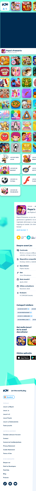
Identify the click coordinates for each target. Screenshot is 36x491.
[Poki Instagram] (10, 483)
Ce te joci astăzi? (6, 9)
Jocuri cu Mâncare (24, 316)
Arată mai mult (21, 230)
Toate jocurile (7, 425)
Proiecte (6, 477)
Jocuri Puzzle (7, 418)
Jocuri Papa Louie (23, 319)
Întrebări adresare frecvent (11, 434)
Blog (4, 474)
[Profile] (3, 9)
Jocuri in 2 (6, 414)
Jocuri (30, 206)
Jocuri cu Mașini (8, 407)
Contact (5, 438)
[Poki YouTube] (15, 483)
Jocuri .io (6, 410)
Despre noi (6, 462)
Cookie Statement (9, 449)
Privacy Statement (9, 446)
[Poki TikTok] (5, 483)
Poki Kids (6, 470)
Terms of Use (7, 453)
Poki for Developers (9, 466)
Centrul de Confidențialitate (12, 442)
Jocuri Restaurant (24, 312)
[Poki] (5, 4)
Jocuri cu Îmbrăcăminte (10, 422)
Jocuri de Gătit (23, 309)
